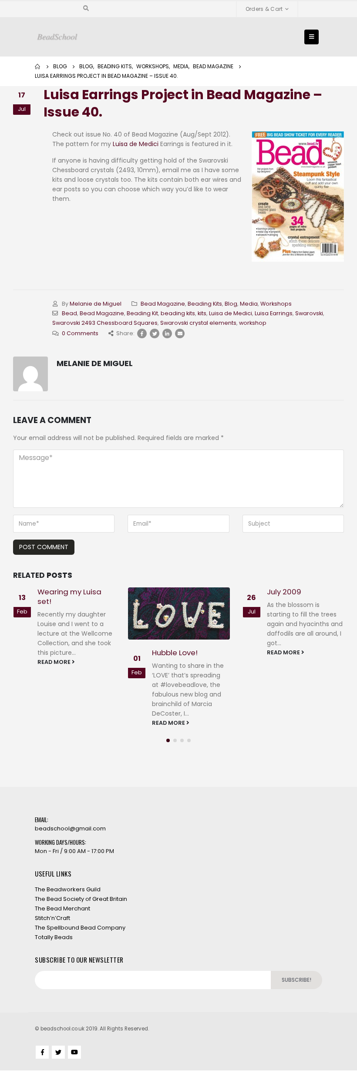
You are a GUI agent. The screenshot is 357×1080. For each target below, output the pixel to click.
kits (202, 313)
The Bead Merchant (62, 908)
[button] (168, 740)
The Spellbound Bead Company (80, 927)
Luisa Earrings (274, 313)
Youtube (74, 1052)
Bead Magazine (163, 303)
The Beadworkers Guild (68, 889)
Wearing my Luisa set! (69, 597)
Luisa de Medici (135, 144)
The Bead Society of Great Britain (81, 899)
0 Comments (80, 333)
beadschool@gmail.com (70, 828)
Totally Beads (54, 937)
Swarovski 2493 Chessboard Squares (105, 323)
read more (54, 662)
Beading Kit (142, 313)
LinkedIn (167, 333)
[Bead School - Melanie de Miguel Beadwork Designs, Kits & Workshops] (57, 37)
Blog (231, 303)
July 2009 (284, 592)
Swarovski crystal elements (198, 323)
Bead (69, 313)
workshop (252, 323)
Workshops (276, 303)
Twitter (154, 333)
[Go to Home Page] (38, 66)
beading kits (178, 313)
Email (180, 333)
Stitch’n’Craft (52, 918)
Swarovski (309, 313)
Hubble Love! (175, 652)
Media (249, 303)
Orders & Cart (264, 9)
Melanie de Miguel (95, 303)
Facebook (142, 333)
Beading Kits (205, 303)
